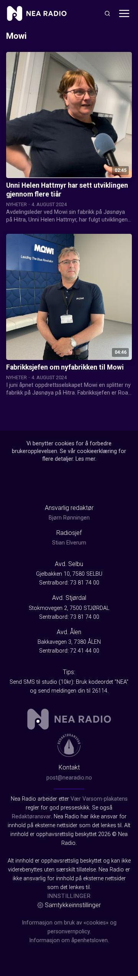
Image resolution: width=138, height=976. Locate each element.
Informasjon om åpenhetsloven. (69, 940)
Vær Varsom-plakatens (99, 799)
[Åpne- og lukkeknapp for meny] (124, 13)
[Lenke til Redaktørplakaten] (69, 745)
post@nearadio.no (69, 777)
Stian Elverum (69, 543)
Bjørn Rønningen (69, 518)
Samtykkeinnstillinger (73, 905)
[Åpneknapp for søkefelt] (107, 13)
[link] (36, 13)
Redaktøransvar (31, 816)
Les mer (85, 459)
